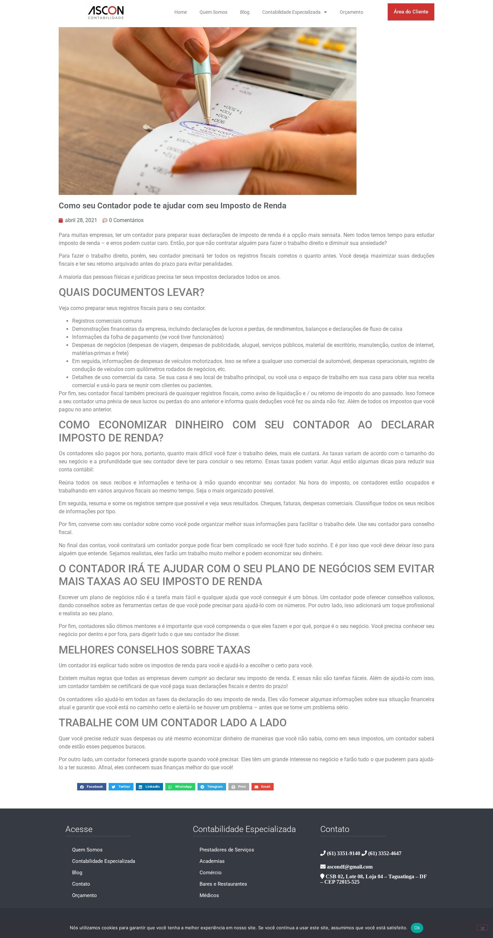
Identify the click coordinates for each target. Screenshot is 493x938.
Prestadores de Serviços (227, 850)
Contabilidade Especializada (291, 12)
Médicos (209, 895)
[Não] (482, 928)
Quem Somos (213, 12)
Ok (417, 927)
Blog (245, 12)
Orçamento (351, 12)
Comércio (211, 873)
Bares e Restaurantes (223, 884)
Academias (212, 861)
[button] (91, 786)
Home (180, 12)
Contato (81, 884)
